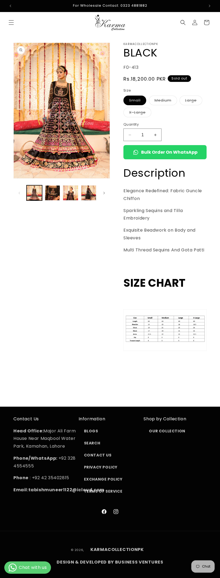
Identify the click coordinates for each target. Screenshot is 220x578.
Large (193, 101)
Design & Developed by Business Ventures (110, 562)
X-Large (140, 113)
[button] (11, 22)
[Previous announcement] (10, 6)
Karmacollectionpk (117, 549)
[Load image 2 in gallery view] (52, 193)
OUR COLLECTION (167, 431)
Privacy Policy (101, 467)
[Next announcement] (209, 6)
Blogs (91, 431)
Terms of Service (103, 491)
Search (92, 443)
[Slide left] (19, 193)
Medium (166, 101)
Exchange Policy (103, 479)
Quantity (131, 124)
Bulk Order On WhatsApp (169, 152)
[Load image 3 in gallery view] (70, 193)
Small (137, 101)
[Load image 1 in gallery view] (34, 193)
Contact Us (98, 455)
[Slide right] (104, 193)
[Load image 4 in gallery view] (89, 193)
